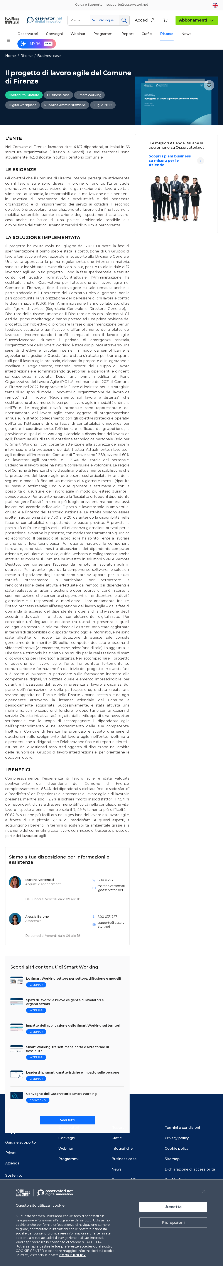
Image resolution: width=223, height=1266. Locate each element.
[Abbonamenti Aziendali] (200, 160)
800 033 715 (107, 880)
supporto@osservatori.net (111, 925)
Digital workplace (22, 105)
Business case (49, 56)
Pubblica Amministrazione (65, 105)
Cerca (124, 20)
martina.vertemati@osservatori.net (111, 888)
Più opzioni (173, 1222)
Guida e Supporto (89, 5)
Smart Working (89, 95)
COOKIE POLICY (72, 1255)
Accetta (173, 1206)
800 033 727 (107, 917)
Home (10, 56)
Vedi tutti (67, 1120)
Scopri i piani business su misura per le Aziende (170, 160)
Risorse (26, 56)
